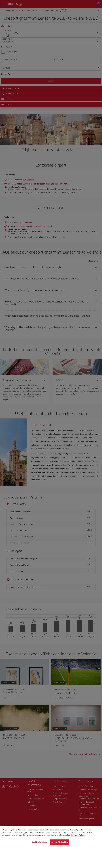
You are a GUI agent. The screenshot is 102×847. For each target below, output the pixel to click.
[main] (51, 836)
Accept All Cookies (59, 842)
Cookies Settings (39, 842)
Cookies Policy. (78, 835)
